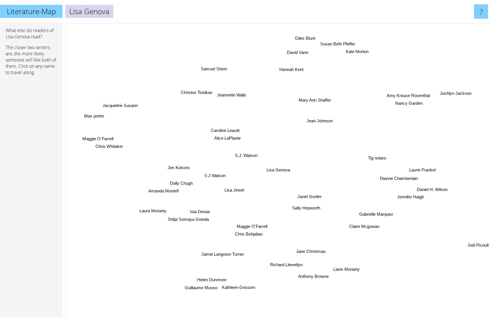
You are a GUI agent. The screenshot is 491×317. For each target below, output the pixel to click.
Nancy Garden (409, 103)
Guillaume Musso (200, 287)
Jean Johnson (321, 121)
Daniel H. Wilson (432, 189)
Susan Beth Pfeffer (338, 43)
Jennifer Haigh (410, 196)
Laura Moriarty (153, 211)
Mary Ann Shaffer (313, 99)
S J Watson (215, 175)
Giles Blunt (306, 38)
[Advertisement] (31, 166)
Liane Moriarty (347, 268)
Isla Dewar (200, 211)
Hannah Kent (291, 69)
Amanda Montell (164, 192)
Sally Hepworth (306, 207)
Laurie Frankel (422, 169)
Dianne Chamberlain (399, 178)
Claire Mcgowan (364, 226)
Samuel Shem (217, 68)
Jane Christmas (312, 250)
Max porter (95, 115)
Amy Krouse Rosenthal (408, 95)
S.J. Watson (246, 155)
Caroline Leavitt (224, 131)
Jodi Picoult (478, 245)
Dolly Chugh (181, 184)
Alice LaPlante (226, 139)
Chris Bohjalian (249, 234)
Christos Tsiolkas (196, 92)
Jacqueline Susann (120, 105)
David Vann (299, 52)
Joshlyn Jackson (455, 93)
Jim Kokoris (179, 168)
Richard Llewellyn (283, 265)
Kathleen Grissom (237, 287)
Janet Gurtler (309, 196)
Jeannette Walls (231, 95)
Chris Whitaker (110, 145)
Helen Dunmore (211, 279)
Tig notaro (377, 158)
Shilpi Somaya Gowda (188, 219)
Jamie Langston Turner (221, 253)
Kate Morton (356, 51)
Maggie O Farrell (98, 137)
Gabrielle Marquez (376, 214)
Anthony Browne (314, 276)
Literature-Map (31, 11)
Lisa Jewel (234, 190)
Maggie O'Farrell (251, 226)
